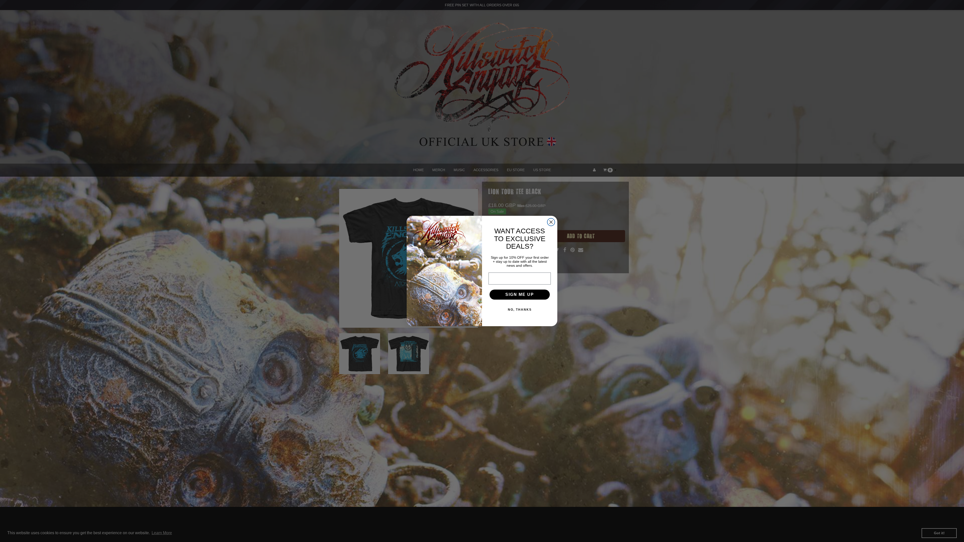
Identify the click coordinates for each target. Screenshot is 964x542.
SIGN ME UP (519, 294)
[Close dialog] (551, 222)
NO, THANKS (520, 309)
